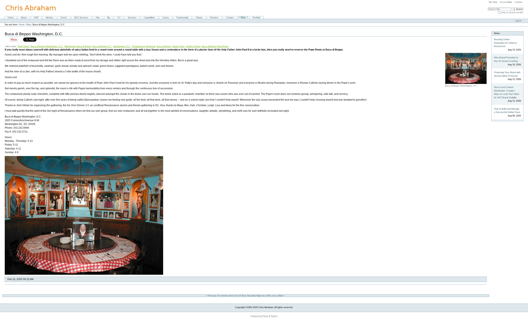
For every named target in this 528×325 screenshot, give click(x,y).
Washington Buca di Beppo (77, 46)
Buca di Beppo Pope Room (215, 46)
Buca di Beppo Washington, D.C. (47, 46)
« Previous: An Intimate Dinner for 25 (224, 295)
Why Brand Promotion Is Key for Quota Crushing (506, 59)
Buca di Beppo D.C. (102, 46)
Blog (243, 17)
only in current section (512, 12)
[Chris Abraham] (28, 8)
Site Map (493, 2)
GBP (36, 17)
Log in (518, 20)
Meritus (49, 17)
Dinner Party (178, 46)
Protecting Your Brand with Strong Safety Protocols (507, 74)
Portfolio (256, 17)
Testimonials (182, 17)
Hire (98, 17)
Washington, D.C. (122, 46)
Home (11, 17)
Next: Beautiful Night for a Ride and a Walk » (263, 295)
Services (132, 17)
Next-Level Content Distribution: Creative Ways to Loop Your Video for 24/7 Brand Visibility (506, 92)
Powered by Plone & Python (264, 316)
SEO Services (81, 17)
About (24, 17)
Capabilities (149, 17)
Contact (518, 2)
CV (118, 17)
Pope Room (23, 46)
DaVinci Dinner (193, 46)
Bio (108, 17)
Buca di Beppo (164, 46)
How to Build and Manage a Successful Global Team (507, 111)
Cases (165, 17)
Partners (214, 17)
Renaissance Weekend (143, 46)
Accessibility (506, 2)
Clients (199, 17)
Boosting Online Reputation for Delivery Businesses (505, 42)
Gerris (63, 17)
